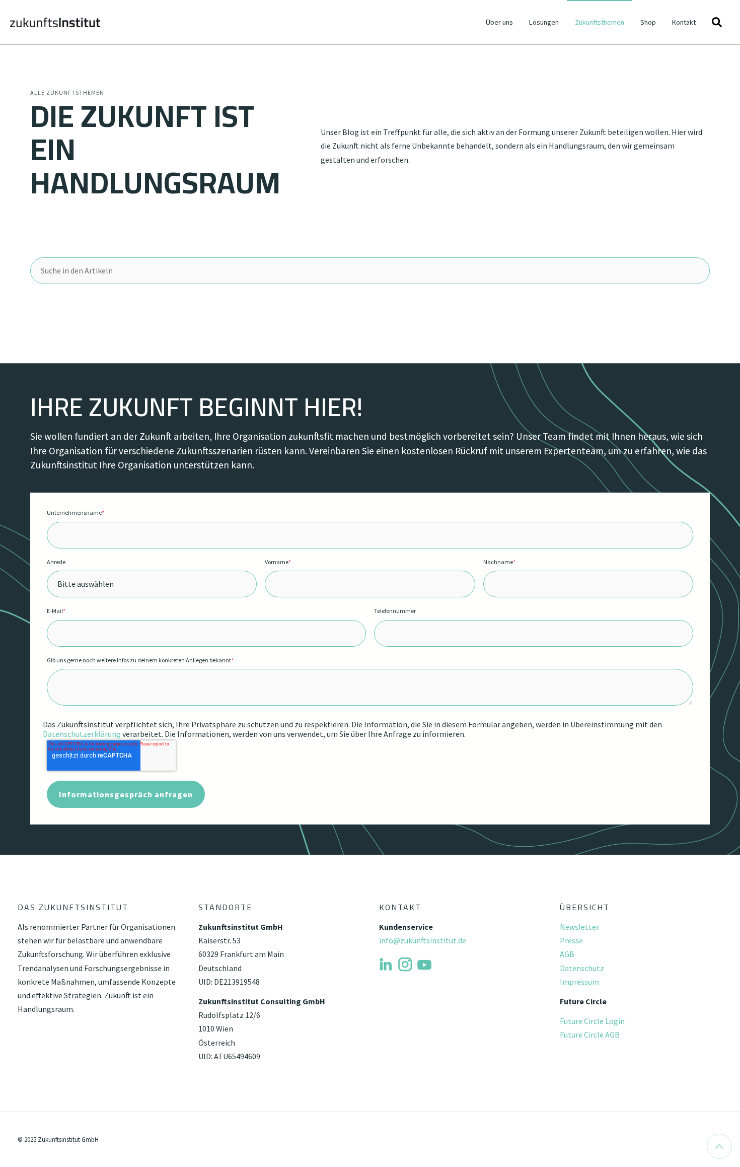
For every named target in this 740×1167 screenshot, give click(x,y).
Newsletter (579, 927)
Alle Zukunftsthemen (67, 92)
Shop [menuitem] (648, 22)
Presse (571, 940)
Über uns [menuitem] (499, 22)
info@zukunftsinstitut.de (422, 940)
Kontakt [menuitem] (684, 22)
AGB (567, 954)
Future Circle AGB (590, 1034)
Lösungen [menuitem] (544, 22)
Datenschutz (582, 968)
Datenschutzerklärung (82, 734)
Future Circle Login (592, 1021)
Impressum (579, 982)
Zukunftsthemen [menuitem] (599, 22)
